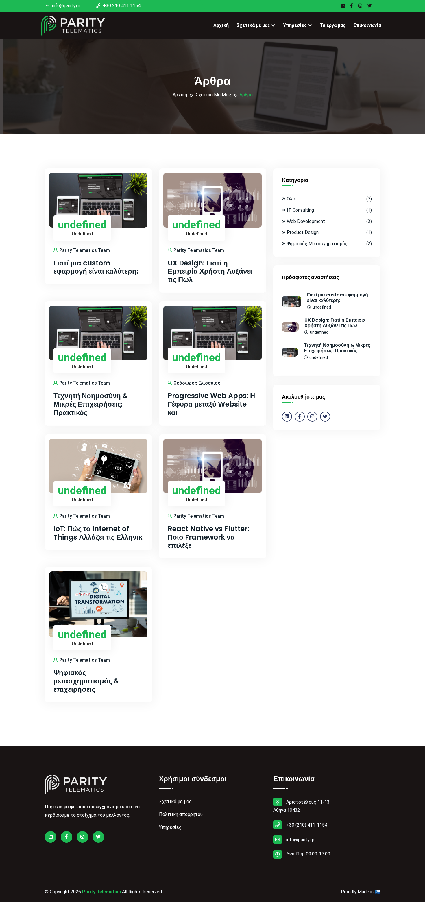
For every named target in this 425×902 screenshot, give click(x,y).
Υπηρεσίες (295, 25)
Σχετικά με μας (253, 25)
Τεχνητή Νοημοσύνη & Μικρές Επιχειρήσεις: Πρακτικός (90, 404)
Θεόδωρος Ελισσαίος (196, 383)
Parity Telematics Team (84, 250)
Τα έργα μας (332, 25)
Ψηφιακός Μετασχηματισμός (329, 243)
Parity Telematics (101, 891)
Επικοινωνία (367, 25)
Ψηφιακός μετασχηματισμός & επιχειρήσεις (86, 681)
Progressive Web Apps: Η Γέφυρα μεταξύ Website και (211, 404)
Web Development (329, 221)
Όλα (329, 199)
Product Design (329, 232)
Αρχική (221, 25)
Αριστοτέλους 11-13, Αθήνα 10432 (301, 806)
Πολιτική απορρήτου (181, 814)
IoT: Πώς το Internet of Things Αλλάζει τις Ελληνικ (97, 533)
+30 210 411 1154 (121, 5)
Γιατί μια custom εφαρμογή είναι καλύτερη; (96, 267)
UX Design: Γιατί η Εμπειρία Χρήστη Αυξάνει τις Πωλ (210, 271)
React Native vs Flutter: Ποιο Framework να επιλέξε (208, 537)
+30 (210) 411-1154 (306, 825)
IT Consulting (329, 210)
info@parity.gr (65, 5)
